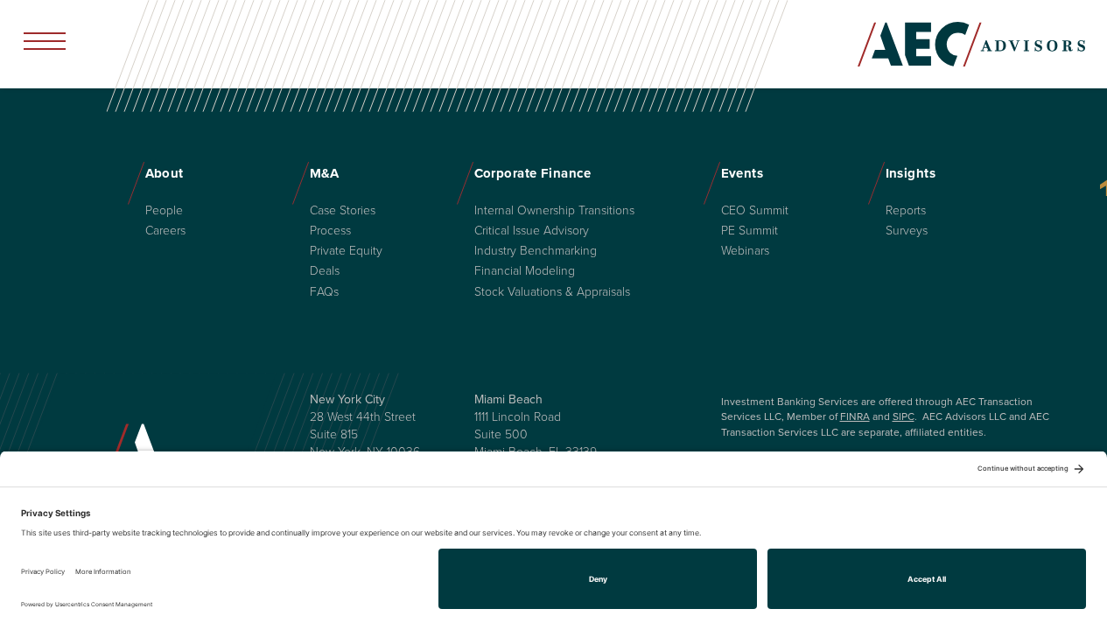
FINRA (855, 416)
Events (742, 173)
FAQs (324, 292)
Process (330, 231)
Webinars (745, 251)
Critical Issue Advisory (531, 231)
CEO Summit (754, 211)
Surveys (907, 231)
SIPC (903, 416)
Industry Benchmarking (535, 251)
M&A (325, 173)
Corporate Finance (533, 173)
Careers (165, 231)
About (164, 173)
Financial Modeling (524, 271)
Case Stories (342, 211)
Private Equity (346, 251)
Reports (906, 211)
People (164, 211)
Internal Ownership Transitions (554, 211)
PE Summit (749, 231)
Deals (325, 271)
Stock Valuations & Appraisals (552, 292)
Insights (911, 173)
